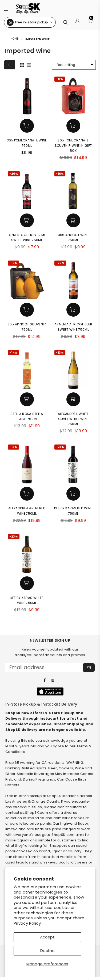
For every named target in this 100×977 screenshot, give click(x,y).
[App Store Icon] (50, 691)
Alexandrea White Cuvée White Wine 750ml (73, 419)
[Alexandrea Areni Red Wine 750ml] (27, 463)
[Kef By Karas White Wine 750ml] (27, 553)
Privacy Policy (27, 923)
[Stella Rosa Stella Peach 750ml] (27, 369)
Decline (47, 950)
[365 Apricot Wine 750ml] (73, 190)
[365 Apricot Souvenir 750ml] (27, 279)
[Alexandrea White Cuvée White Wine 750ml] (73, 369)
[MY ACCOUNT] (77, 22)
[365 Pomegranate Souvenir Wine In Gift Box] (73, 95)
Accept (47, 937)
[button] (6, 8)
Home (14, 39)
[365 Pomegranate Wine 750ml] (27, 95)
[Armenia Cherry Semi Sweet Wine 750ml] (27, 190)
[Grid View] (22, 64)
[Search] (65, 22)
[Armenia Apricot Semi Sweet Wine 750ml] (73, 279)
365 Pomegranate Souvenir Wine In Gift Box (73, 145)
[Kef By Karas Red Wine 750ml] (73, 463)
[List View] (28, 64)
